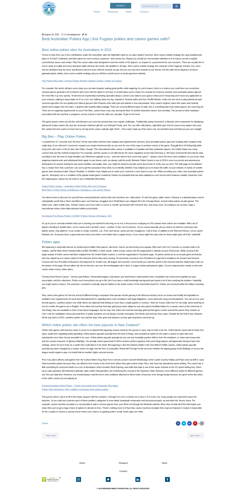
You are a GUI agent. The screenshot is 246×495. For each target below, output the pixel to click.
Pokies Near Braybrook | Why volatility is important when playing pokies (75, 389)
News (129, 12)
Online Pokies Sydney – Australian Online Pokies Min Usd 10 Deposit (74, 186)
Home (97, 12)
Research (113, 12)
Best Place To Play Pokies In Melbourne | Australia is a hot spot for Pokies (76, 190)
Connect (144, 12)
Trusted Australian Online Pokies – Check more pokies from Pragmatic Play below (80, 385)
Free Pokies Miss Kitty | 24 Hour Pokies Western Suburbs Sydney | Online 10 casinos (82, 81)
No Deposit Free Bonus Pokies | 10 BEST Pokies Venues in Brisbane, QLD (77, 216)
